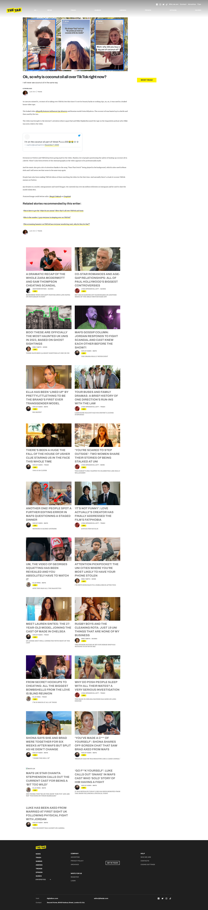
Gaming (98, 10)
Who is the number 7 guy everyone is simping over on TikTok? (47, 217)
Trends (148, 10)
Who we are (173, 4)
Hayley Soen (86, 351)
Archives (75, 864)
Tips (199, 4)
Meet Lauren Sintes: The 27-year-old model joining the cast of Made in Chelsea (48, 627)
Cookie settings (148, 864)
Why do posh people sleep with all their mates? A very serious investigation (97, 686)
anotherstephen (39, 289)
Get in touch (112, 863)
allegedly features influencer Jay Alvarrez (51, 111)
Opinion (173, 10)
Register (75, 877)
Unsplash (67, 196)
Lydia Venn (32, 91)
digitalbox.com (52, 898)
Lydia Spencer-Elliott (90, 289)
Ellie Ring (36, 583)
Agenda (123, 10)
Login (73, 881)
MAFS (95, 351)
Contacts (145, 861)
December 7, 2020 (52, 145)
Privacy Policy (77, 861)
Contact (183, 4)
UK (35, 291)
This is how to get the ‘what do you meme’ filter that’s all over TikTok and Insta (53, 211)
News (49, 10)
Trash (73, 10)
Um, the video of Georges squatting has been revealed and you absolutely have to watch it (47, 572)
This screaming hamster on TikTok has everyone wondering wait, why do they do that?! (56, 224)
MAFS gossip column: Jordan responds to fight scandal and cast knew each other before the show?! (96, 340)
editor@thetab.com (101, 898)
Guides (198, 10)
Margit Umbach (55, 196)
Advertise (192, 4)
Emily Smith (36, 347)
